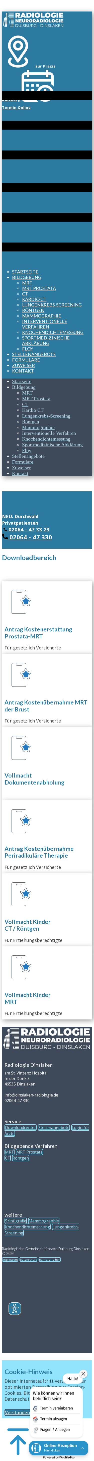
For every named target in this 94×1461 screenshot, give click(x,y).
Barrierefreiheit (49, 1259)
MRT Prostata (29, 1152)
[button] (56, 1406)
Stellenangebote (53, 1127)
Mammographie (44, 1221)
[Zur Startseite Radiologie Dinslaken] (33, 26)
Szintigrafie (15, 1221)
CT (7, 1158)
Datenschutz (28, 1259)
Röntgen (21, 1158)
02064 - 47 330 (30, 537)
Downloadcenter (20, 1127)
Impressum (10, 1259)
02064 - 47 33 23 (28, 529)
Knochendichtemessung (27, 1227)
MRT (9, 1152)
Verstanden (17, 1412)
